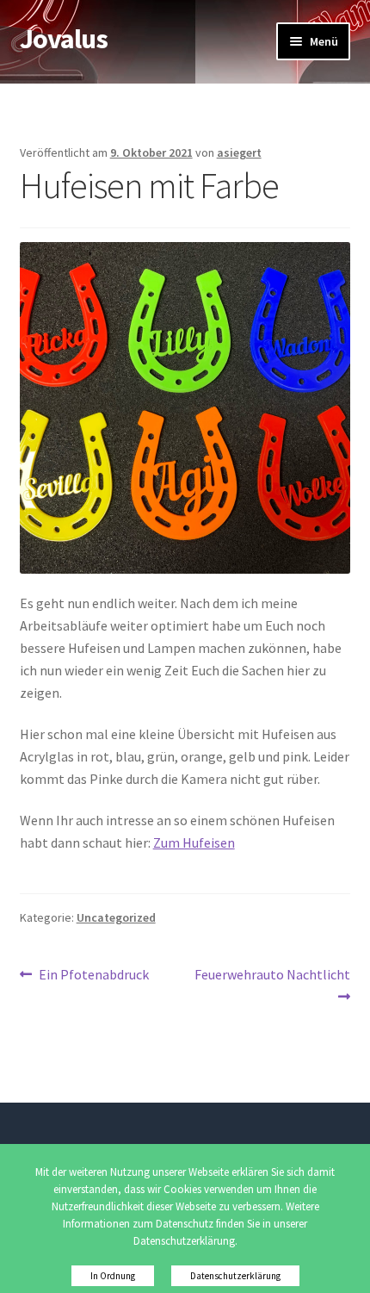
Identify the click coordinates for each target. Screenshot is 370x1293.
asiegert (239, 152)
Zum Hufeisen (194, 842)
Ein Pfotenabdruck (93, 975)
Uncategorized (116, 917)
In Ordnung (112, 1276)
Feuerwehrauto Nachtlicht (272, 984)
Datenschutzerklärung (235, 1276)
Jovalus (64, 39)
